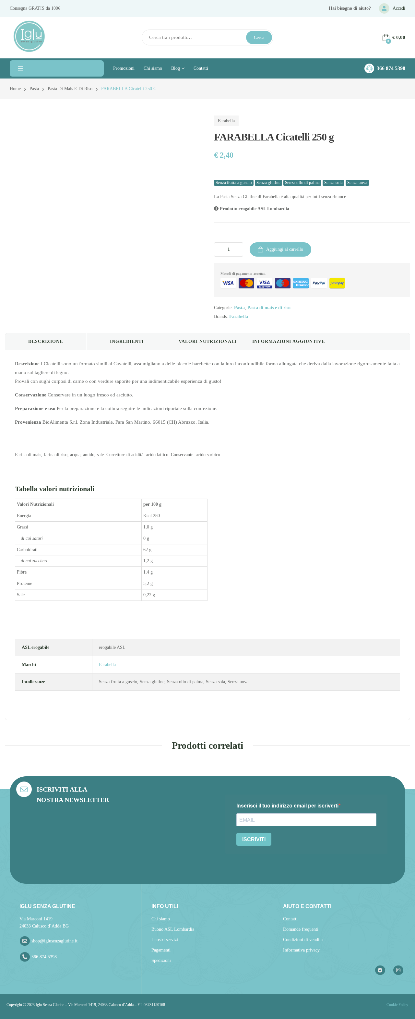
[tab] (45, 341)
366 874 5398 (391, 68)
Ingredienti (127, 341)
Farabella (226, 120)
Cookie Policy (396, 1004)
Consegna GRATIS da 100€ (35, 8)
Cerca (259, 37)
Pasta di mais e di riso (70, 88)
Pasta (34, 88)
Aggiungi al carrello (284, 249)
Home (15, 88)
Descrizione (45, 341)
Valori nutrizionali (208, 341)
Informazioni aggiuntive (288, 341)
